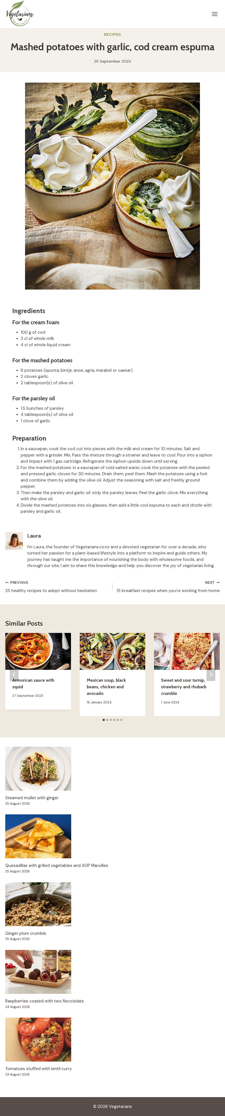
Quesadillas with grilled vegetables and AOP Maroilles (56, 865)
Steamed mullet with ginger (32, 798)
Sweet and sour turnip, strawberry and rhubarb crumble (183, 687)
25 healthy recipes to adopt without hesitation (51, 586)
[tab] (104, 720)
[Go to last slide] (14, 674)
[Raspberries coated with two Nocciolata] (112, 972)
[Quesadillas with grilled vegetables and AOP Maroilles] (112, 836)
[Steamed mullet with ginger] (112, 769)
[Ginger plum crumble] (112, 904)
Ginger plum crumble (25, 933)
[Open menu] (214, 13)
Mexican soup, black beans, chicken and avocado (106, 687)
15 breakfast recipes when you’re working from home (168, 586)
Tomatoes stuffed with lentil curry (38, 1068)
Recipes (112, 34)
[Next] (211, 674)
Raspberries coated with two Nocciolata (44, 1001)
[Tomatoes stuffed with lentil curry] (112, 1040)
